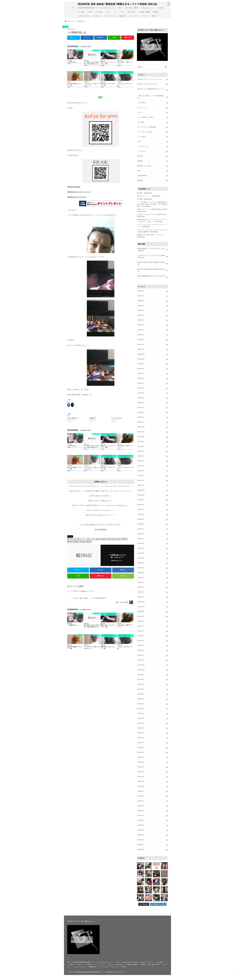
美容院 (83, 541)
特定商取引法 (122, 16)
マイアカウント (97, 16)
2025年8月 (140, 291)
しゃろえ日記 (141, 102)
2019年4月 (140, 582)
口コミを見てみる (100, 529)
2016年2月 (140, 767)
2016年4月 (140, 757)
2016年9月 (140, 733)
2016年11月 (140, 723)
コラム (139, 112)
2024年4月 (140, 330)
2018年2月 (140, 650)
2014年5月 (140, 825)
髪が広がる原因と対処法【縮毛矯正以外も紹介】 (151, 263)
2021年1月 (140, 480)
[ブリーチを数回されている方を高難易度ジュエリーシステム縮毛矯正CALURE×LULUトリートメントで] (140, 873)
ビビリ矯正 (160, 8)
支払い (122, 12)
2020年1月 (140, 538)
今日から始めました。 (73, 418)
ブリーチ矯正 (80, 12)
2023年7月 (140, 373)
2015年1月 (140, 820)
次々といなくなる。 (117, 418)
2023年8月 (140, 368)
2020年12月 (140, 485)
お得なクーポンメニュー (148, 8)
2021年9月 (140, 441)
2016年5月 (140, 752)
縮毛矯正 (140, 161)
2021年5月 (140, 461)
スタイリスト (82, 539)
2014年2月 (140, 840)
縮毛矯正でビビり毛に (144, 166)
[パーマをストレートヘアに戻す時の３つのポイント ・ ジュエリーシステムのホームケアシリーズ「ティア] (164, 881)
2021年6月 (140, 456)
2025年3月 (140, 310)
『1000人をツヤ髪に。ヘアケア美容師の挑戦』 (150, 97)
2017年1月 (140, 713)
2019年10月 (140, 553)
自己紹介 (139, 193)
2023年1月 (140, 383)
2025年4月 (140, 305)
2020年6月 (140, 514)
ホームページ (145, 16)
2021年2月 (140, 475)
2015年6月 (140, 806)
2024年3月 (140, 334)
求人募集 (155, 12)
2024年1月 (140, 344)
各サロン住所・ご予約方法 (131, 8)
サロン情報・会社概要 (143, 12)
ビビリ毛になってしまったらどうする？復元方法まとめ (151, 256)
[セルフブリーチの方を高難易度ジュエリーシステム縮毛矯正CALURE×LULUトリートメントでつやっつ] (156, 881)
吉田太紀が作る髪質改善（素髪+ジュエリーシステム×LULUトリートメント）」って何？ (99, 8)
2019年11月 (140, 548)
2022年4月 (140, 412)
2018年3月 (140, 645)
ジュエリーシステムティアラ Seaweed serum (151, 214)
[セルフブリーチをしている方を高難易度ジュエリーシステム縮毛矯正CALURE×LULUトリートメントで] (148, 889)
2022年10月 (140, 393)
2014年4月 (140, 830)
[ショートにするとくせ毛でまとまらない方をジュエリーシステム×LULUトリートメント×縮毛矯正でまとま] (140, 889)
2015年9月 (140, 791)
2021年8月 (140, 446)
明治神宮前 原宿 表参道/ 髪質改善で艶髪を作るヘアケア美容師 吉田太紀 (117, 3)
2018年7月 (140, 626)
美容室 (125, 539)
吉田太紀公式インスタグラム (76, 197)
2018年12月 (140, 602)
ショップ (108, 12)
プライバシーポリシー (109, 16)
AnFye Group (131, 12)
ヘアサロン (92, 539)
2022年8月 (140, 402)
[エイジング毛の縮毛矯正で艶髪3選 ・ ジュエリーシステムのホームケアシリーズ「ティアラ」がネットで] (148, 873)
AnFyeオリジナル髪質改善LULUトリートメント (151, 90)
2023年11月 (140, 354)
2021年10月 (140, 436)
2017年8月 (140, 679)
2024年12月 (140, 325)
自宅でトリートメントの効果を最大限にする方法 (152, 209)
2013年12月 (140, 849)
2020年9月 (140, 500)
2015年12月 (140, 776)
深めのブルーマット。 (144, 196)
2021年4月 (140, 466)
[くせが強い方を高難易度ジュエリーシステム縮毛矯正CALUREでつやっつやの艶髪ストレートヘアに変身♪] (140, 865)
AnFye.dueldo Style (84, 16)
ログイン (83, 591)
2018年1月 (140, 655)
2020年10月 (140, 495)
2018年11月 (140, 606)
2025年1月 (140, 320)
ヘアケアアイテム (142, 146)
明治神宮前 (113, 539)
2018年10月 (140, 611)
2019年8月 (140, 563)
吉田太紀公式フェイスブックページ (79, 192)
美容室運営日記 (142, 175)
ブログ (70, 536)
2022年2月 (140, 417)
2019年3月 (140, 587)
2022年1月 (140, 422)
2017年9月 (140, 674)
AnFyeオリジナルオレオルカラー (147, 84)
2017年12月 (140, 660)
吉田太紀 (105, 539)
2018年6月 (140, 631)
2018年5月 (140, 636)
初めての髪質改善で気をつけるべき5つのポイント (151, 277)
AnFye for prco (72, 539)
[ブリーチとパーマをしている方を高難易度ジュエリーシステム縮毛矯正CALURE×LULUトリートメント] (156, 897)
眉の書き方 (92, 418)
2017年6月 (140, 689)
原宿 (98, 539)
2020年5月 (140, 519)
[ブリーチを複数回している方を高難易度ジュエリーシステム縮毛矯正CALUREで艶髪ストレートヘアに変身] (148, 881)
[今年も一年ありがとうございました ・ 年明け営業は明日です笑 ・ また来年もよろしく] (164, 873)
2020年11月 (140, 490)
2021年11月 (140, 432)
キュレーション (142, 107)
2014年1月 (140, 844)
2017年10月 (140, 670)
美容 (120, 539)
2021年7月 (140, 451)
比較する (154, 16)
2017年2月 (140, 708)
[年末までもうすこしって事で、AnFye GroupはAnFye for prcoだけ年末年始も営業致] (164, 889)
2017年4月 (140, 699)
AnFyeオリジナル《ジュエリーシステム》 (150, 79)
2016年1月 (140, 772)
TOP (73, 8)
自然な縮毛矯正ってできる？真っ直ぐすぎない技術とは (151, 249)
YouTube (90, 12)
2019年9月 (140, 558)
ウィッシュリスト (133, 16)
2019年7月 (140, 568)
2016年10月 (140, 728)
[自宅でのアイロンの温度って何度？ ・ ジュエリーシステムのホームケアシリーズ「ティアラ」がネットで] (156, 889)
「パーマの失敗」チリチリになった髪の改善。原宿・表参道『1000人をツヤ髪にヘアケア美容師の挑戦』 (152, 204)
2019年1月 (140, 597)
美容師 (77, 541)
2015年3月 (140, 815)
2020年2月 (140, 534)
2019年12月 (140, 543)
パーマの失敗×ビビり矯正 (145, 117)
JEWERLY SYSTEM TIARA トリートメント (151, 235)
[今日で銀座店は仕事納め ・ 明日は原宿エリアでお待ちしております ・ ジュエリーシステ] (140, 881)
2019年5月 (140, 577)
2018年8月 (140, 621)
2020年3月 (140, 529)
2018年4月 (140, 640)
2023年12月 (140, 349)
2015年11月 (140, 781)
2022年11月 (140, 388)
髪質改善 (140, 180)
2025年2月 (140, 315)
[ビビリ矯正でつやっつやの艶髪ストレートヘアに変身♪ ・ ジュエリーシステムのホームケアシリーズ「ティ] (140, 897)
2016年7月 (140, 742)
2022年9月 (140, 398)
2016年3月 (140, 762)
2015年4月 (140, 810)
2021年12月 (140, 427)
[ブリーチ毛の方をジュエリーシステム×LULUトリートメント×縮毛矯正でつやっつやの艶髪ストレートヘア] (164, 865)
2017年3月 (140, 704)
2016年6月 (140, 747)
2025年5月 (140, 300)
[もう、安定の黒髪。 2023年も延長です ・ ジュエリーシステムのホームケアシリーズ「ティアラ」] (148, 865)
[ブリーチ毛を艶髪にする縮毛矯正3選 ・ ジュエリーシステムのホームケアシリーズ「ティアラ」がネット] (148, 897)
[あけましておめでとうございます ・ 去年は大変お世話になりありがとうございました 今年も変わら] (156, 873)
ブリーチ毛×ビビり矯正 (144, 132)
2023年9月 (140, 364)
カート (115, 12)
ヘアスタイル (141, 151)
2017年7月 (140, 684)
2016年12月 (140, 718)
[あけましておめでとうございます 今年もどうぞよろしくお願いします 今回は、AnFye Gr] (156, 865)
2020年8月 (140, 504)
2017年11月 (140, 665)
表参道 (89, 541)
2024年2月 (140, 339)
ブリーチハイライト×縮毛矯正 (146, 127)
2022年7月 (140, 407)
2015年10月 (140, 786)
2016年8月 (140, 738)
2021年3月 (140, 470)
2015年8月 (140, 796)
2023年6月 (140, 378)
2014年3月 (140, 835)
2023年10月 (140, 359)
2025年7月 (140, 296)
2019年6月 (140, 572)
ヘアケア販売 (99, 12)
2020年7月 (140, 509)
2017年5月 (140, 694)
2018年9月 (140, 616)
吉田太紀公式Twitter (73, 187)
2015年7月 (140, 801)
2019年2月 (140, 592)
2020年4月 (140, 524)
